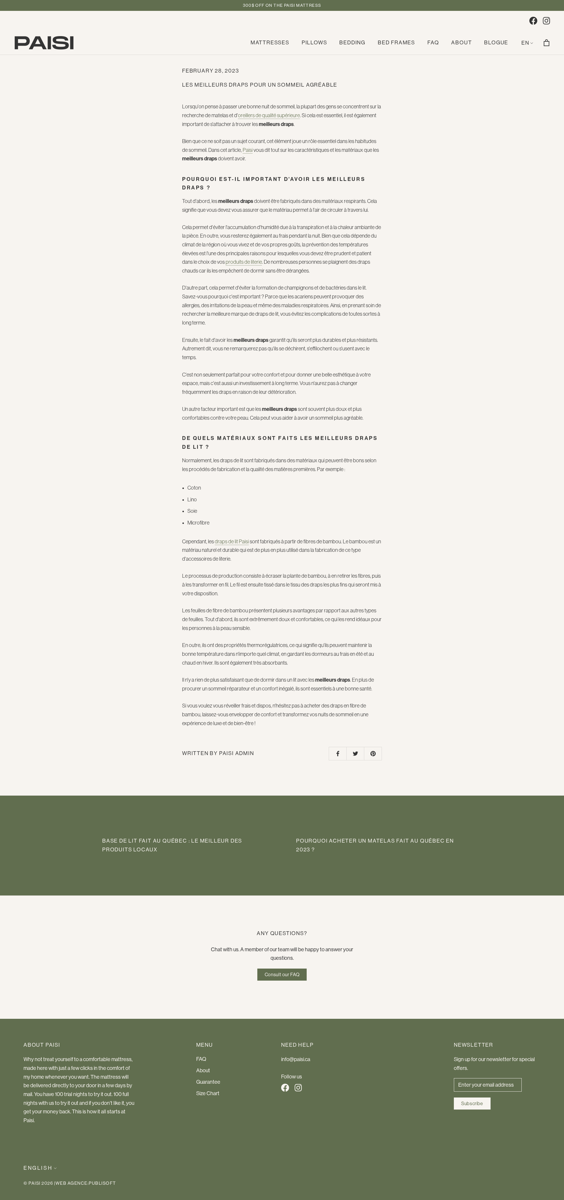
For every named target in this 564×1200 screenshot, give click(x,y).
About (461, 43)
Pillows (314, 43)
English (38, 1168)
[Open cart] (546, 42)
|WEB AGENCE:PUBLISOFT (85, 1183)
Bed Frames (396, 43)
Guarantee (208, 1082)
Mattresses (270, 43)
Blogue (496, 43)
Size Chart (207, 1093)
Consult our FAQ (282, 974)
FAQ (433, 43)
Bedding (352, 43)
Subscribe (472, 1103)
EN (525, 43)
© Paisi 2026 (38, 1183)
